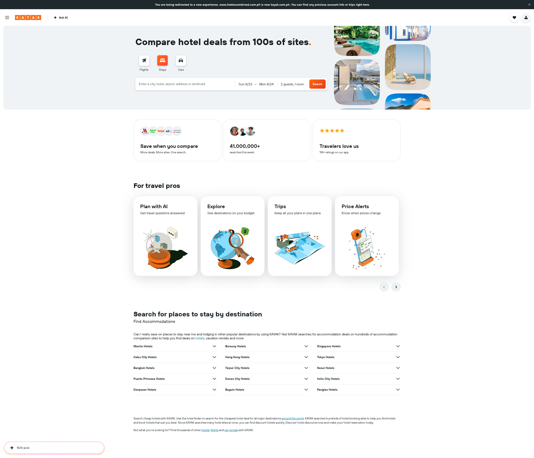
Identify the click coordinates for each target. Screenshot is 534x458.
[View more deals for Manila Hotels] (214, 346)
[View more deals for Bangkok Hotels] (214, 367)
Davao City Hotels (237, 379)
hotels (199, 338)
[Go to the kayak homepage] (28, 17)
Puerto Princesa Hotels (149, 379)
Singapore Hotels (329, 346)
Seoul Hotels (325, 368)
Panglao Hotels (327, 389)
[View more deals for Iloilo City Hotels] (397, 378)
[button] (529, 4)
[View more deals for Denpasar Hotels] (214, 389)
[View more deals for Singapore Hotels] (397, 346)
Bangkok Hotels (144, 368)
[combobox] (185, 84)
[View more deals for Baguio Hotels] (306, 389)
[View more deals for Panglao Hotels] (397, 389)
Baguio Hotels (234, 389)
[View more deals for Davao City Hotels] (306, 378)
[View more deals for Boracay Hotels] (306, 346)
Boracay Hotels (235, 346)
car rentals (231, 430)
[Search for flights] (144, 60)
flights (214, 430)
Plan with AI (154, 206)
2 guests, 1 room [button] (292, 84)
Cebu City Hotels (145, 357)
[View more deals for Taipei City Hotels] (306, 367)
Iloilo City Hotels (328, 379)
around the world (293, 418)
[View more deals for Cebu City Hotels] (214, 357)
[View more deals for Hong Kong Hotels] (306, 357)
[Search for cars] (180, 60)
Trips (280, 206)
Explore (216, 206)
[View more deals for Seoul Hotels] (397, 367)
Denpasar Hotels (145, 389)
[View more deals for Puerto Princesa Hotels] (214, 378)
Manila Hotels (143, 346)
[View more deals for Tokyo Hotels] (397, 357)
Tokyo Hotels (325, 357)
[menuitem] (144, 63)
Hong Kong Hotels (237, 357)
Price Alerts (355, 206)
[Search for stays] (162, 60)
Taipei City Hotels (237, 368)
